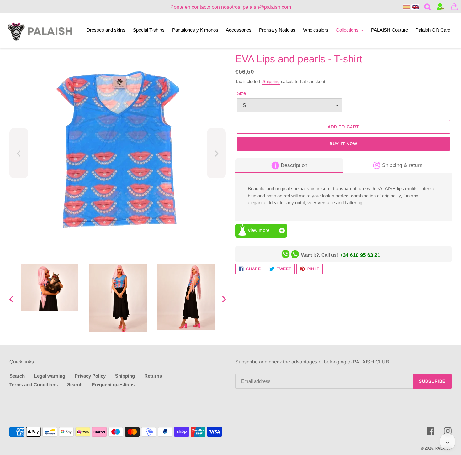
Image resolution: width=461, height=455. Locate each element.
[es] (406, 7)
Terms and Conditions (33, 384)
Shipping (271, 81)
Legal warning (49, 376)
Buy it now (343, 143)
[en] (415, 7)
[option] (49, 287)
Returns (153, 376)
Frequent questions (113, 384)
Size (241, 93)
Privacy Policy (90, 376)
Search (17, 376)
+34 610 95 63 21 (360, 255)
